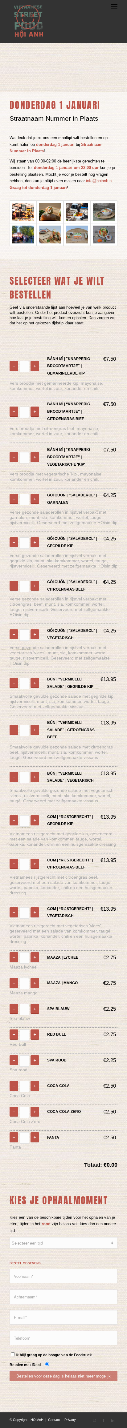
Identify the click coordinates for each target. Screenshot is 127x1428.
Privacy (70, 1420)
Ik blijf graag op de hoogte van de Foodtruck (54, 1355)
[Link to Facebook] (103, 1420)
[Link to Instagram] (94, 1420)
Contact (54, 1420)
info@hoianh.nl (99, 180)
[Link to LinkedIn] (112, 1420)
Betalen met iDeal (26, 1365)
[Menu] (114, 12)
